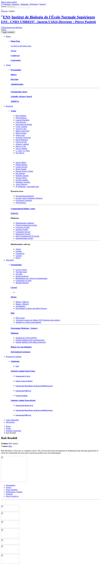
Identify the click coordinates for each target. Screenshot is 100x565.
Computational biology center (23, 209)
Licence (14, 287)
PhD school (20, 318)
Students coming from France (23, 371)
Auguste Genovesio (23, 137)
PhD (13, 313)
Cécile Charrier (21, 127)
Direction (14, 79)
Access (13, 51)
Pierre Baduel (21, 116)
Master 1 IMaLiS (22, 302)
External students (22, 396)
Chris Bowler (21, 122)
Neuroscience (21, 203)
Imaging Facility (22, 230)
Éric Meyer (20, 153)
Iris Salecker (20, 173)
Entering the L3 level (23, 376)
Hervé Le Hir (21, 146)
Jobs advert (10, 422)
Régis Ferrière (21, 133)
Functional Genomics (24, 200)
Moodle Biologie (22, 283)
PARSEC (15, 213)
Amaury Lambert (22, 144)
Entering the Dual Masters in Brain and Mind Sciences (34, 386)
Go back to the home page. (21, 46)
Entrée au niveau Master (24, 381)
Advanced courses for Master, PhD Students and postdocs (38, 320)
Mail (10, 446)
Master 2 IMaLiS (22, 304)
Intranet (42, 4)
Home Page (15, 41)
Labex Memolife (12, 420)
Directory (15, 4)
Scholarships (20, 306)
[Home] (5, 17)
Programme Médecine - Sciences (24, 328)
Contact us (15, 55)
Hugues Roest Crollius (24, 171)
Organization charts (19, 92)
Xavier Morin (21, 162)
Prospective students (13, 357)
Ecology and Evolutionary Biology (29, 198)
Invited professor (22, 276)
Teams (13, 111)
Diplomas (15, 333)
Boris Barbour (21, 118)
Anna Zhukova (21, 184)
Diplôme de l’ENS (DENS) (26, 338)
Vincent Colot (21, 129)
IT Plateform (6, 4)
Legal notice (16, 60)
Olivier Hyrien (21, 142)
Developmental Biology (25, 196)
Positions (9, 494)
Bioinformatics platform (25, 223)
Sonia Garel (20, 135)
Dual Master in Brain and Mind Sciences (31, 308)
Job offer (19, 274)
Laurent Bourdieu (22, 120)
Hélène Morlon (21, 165)
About (8, 65)
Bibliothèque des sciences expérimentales (31, 278)
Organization (16, 265)
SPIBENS (15, 101)
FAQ (17, 366)
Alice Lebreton (21, 148)
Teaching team (21, 272)
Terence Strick (21, 178)
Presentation (16, 70)
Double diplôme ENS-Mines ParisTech (31, 342)
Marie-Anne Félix (22, 131)
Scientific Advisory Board (21, 96)
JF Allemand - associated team (27, 186)
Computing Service (23, 232)
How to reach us (12, 496)
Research (9, 106)
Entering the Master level (24, 405)
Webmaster (34, 4)
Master (14, 297)
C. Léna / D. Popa (23, 151)
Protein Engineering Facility (26, 225)
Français (4, 11)
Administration (17, 84)
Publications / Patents (14, 492)
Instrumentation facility (24, 238)
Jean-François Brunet (24, 124)
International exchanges (20, 352)
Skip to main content (9, 2)
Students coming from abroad (23, 400)
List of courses (21, 270)
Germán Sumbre (22, 180)
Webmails (24, 4)
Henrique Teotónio (23, 182)
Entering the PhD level (23, 391)
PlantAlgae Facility (23, 234)
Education (10, 260)
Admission (15, 361)
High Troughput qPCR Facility (28, 236)
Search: (4, 6)
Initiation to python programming (28, 322)
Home (8, 36)
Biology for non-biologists (21, 347)
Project (8, 487)
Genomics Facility (23, 227)
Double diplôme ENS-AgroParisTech (30, 340)
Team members (12, 490)
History (14, 75)
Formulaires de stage (23, 281)
